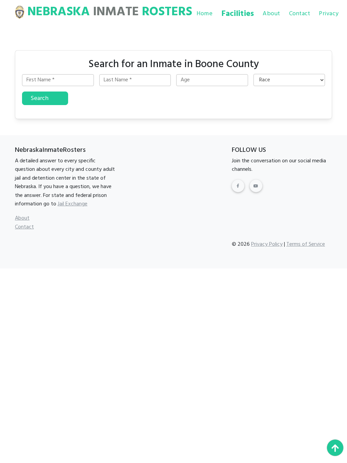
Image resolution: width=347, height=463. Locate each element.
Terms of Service (305, 244)
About (271, 14)
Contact (299, 14)
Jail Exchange (72, 204)
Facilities (237, 14)
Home (204, 14)
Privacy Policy (267, 244)
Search (39, 98)
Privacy (329, 14)
